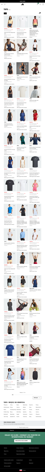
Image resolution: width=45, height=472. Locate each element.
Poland (24, 470)
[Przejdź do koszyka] (43, 4)
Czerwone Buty (25, 414)
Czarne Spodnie (18, 407)
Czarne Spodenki (38, 412)
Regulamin (18, 463)
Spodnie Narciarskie (25, 412)
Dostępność (31, 463)
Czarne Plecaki (30, 414)
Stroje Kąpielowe (12, 407)
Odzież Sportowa (25, 407)
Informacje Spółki (7, 466)
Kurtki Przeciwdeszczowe (20, 416)
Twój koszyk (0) (32, 430)
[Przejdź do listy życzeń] (4, 4)
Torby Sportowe (12, 405)
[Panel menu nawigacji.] (1, 4)
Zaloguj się (12, 430)
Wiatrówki (12, 414)
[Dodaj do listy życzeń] (14, 17)
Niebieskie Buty (19, 409)
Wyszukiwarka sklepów (20, 454)
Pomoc (5, 454)
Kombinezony (6, 407)
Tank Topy (6, 416)
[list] (21, 13)
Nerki (5, 409)
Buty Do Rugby (31, 405)
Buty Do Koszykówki (38, 409)
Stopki (18, 414)
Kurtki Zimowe (31, 409)
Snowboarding (13, 409)
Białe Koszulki (18, 405)
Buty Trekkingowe (32, 412)
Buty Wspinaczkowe (32, 416)
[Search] (40, 4)
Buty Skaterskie (31, 407)
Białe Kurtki (38, 407)
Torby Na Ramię (25, 416)
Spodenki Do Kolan (12, 416)
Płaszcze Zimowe (5, 405)
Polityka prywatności (7, 463)
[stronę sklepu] (22, 4)
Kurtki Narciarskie (25, 409)
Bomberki (6, 414)
